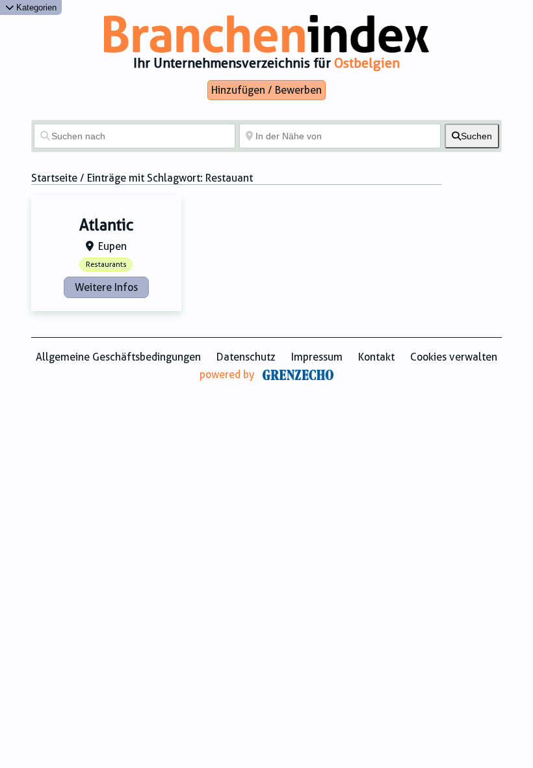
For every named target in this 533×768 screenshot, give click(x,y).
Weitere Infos (106, 287)
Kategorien (35, 7)
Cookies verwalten (453, 357)
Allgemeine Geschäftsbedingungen (118, 357)
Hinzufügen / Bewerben (266, 90)
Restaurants (106, 264)
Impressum (317, 357)
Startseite (54, 178)
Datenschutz (246, 357)
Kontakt (376, 357)
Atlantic (106, 225)
